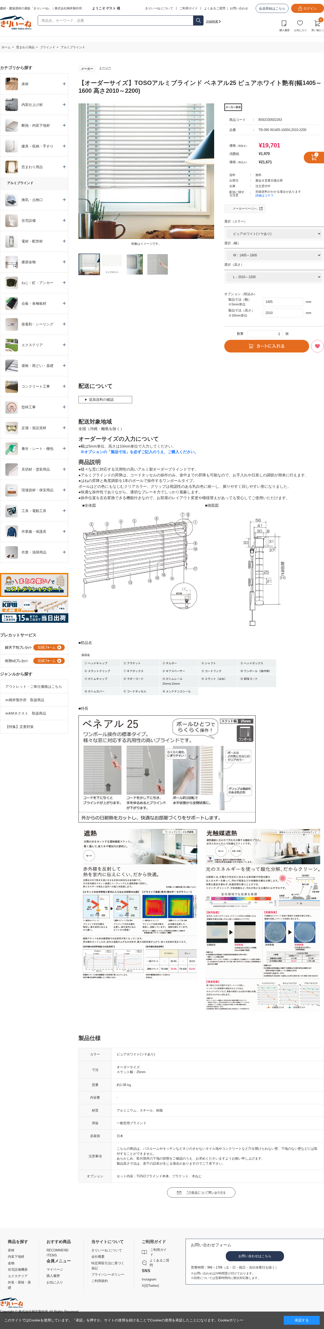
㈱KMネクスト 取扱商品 (25, 713)
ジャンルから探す (16, 674)
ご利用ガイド (158, 1252)
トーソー (105, 68)
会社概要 (98, 1256)
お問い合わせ (239, 8)
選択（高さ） (234, 265)
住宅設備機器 (18, 1269)
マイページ (55, 1269)
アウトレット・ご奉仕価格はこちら (33, 686)
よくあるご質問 (214, 8)
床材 (11, 1250)
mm (308, 302)
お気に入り (300, 30)
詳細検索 (212, 21)
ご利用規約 (99, 1281)
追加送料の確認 (101, 399)
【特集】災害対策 (19, 727)
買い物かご (317, 25)
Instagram (149, 1279)
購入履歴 (284, 30)
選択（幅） (232, 243)
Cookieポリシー (230, 1320)
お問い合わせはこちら (254, 1256)
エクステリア (18, 1276)
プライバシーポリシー (107, 1274)
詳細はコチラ (264, 195)
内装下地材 (16, 1256)
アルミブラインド (20, 183)
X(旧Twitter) (150, 1286)
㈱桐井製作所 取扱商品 (24, 700)
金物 (11, 1263)
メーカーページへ (245, 208)
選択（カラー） (235, 221)
